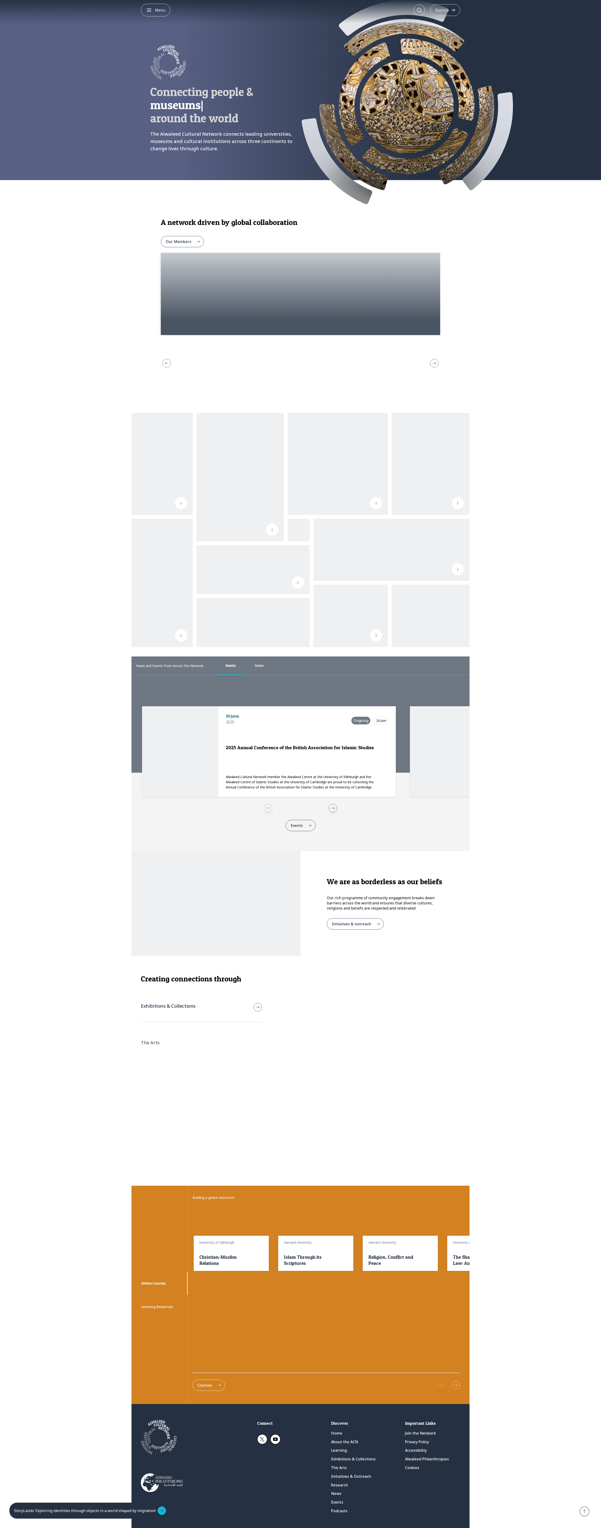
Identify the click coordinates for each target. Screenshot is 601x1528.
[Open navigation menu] (149, 10)
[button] (584, 1511)
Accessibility (416, 1450)
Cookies (412, 1467)
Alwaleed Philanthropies (427, 1459)
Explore (442, 10)
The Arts (339, 1467)
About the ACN (344, 1441)
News (336, 1493)
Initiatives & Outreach (351, 1476)
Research (339, 1485)
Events (337, 1502)
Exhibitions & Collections (353, 1459)
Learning (339, 1450)
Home (336, 1433)
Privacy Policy (417, 1441)
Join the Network (420, 1433)
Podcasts (339, 1510)
